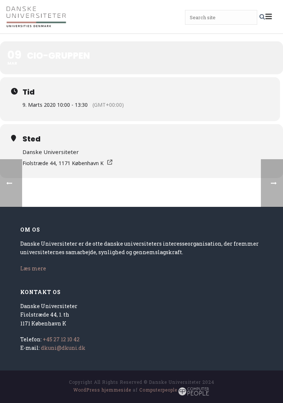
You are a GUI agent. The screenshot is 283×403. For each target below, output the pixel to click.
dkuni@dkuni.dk (63, 347)
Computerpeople (158, 390)
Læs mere (33, 268)
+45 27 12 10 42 (61, 339)
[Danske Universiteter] (37, 16)
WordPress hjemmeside (102, 390)
